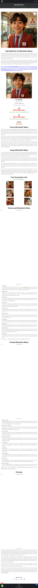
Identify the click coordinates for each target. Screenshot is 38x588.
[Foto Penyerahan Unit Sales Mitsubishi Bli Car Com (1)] (10, 185)
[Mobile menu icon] (36, 1)
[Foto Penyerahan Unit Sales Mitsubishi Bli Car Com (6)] (28, 201)
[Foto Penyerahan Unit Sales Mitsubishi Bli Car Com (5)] (10, 201)
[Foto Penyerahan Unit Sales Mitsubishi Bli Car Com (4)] (28, 193)
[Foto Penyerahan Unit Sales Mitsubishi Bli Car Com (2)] (28, 185)
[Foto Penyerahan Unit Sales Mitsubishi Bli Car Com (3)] (10, 193)
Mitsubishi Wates (31, 172)
